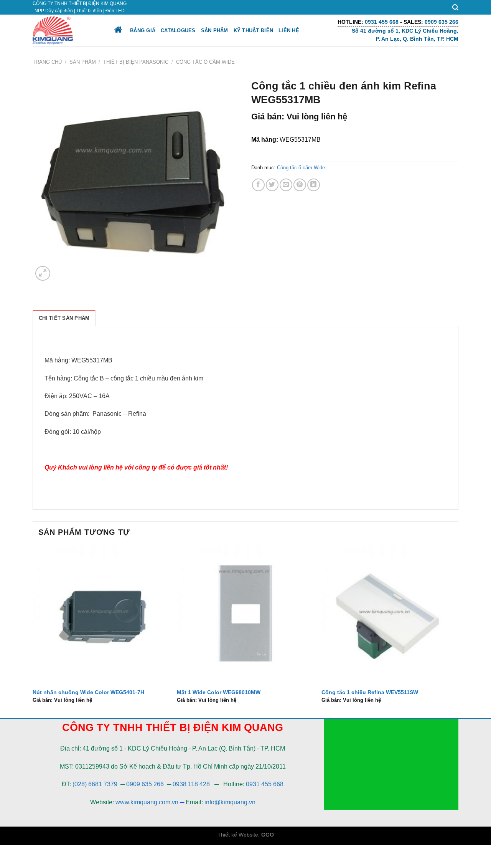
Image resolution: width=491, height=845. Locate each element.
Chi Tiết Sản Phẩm (64, 318)
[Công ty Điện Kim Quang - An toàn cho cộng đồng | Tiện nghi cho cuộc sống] (66, 30)
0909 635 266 (145, 784)
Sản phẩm (214, 30)
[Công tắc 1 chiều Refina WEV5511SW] (389, 614)
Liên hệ (288, 30)
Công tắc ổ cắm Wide (205, 62)
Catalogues (178, 30)
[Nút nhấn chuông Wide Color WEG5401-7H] (101, 614)
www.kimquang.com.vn (146, 802)
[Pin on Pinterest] (299, 185)
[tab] (64, 318)
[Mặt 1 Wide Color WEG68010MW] (245, 614)
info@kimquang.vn (229, 802)
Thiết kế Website (237, 835)
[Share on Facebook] (258, 185)
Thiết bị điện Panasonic (135, 62)
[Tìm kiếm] (455, 7)
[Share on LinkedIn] (313, 185)
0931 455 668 (264, 784)
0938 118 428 (191, 784)
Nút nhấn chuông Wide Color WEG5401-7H (88, 692)
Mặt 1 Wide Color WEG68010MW (218, 692)
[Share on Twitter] (272, 185)
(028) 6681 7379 (95, 784)
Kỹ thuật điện (253, 30)
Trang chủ (47, 62)
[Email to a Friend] (286, 185)
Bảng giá (142, 30)
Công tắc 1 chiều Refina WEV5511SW (369, 692)
